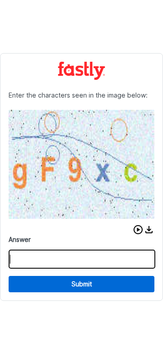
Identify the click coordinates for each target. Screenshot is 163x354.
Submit (82, 284)
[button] (138, 229)
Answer (20, 239)
